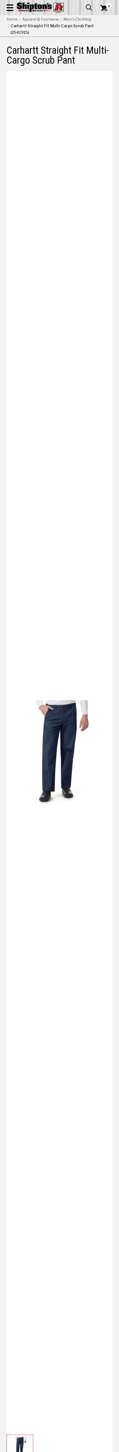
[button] (10, 7)
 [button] (89, 7)
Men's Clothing (77, 19)
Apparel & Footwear (40, 19)
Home (12, 19)
